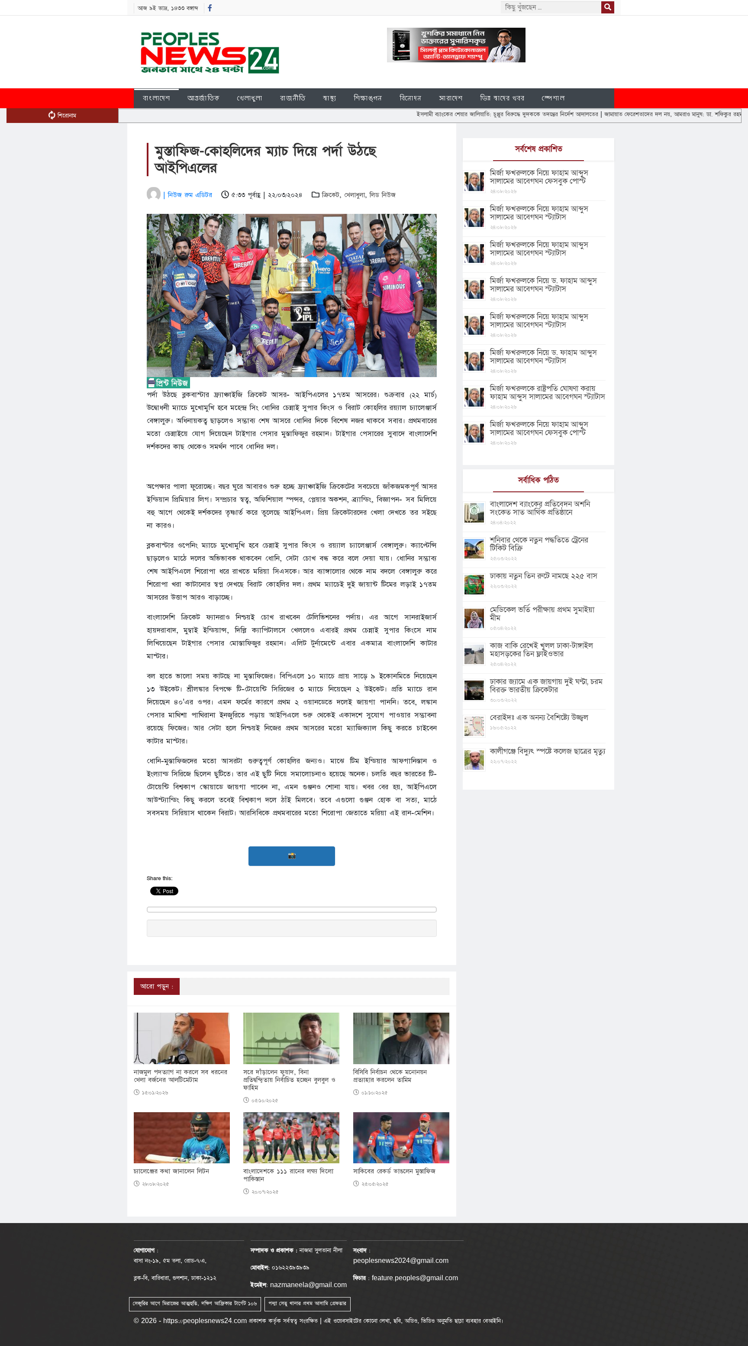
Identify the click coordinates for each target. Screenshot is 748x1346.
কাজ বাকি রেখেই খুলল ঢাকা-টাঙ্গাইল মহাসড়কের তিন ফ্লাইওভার (541, 650)
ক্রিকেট (330, 195)
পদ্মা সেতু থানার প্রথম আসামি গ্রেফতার (307, 1303)
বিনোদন (411, 98)
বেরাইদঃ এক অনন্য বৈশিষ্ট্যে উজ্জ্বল (539, 718)
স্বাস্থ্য (329, 98)
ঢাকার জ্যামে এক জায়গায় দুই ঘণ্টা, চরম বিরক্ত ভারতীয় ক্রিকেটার (546, 686)
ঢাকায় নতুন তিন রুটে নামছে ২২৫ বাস (543, 576)
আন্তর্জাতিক (203, 98)
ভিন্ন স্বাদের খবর (502, 98)
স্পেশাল (553, 98)
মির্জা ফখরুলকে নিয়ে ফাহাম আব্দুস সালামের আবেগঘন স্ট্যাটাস (539, 213)
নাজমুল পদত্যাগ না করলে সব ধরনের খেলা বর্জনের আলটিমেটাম (180, 1076)
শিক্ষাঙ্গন (368, 98)
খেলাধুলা (250, 98)
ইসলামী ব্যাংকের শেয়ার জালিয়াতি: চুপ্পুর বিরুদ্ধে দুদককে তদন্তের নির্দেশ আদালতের (468, 114)
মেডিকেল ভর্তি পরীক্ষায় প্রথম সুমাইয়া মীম (542, 614)
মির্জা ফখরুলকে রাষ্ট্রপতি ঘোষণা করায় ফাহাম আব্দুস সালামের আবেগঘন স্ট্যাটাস (547, 393)
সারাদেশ (451, 98)
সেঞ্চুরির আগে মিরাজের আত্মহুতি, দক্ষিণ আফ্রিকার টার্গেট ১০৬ (195, 1303)
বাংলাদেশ (156, 98)
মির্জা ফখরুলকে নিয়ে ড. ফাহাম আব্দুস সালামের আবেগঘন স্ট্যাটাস (543, 285)
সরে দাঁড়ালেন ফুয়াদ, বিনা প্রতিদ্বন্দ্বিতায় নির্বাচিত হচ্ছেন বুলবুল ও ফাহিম (289, 1080)
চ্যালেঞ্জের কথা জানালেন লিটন (171, 1171)
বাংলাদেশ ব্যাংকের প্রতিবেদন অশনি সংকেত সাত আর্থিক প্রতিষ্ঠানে (540, 508)
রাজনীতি (293, 98)
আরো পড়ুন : (156, 986)
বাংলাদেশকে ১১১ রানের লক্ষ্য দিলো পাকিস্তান (288, 1175)
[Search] (607, 7)
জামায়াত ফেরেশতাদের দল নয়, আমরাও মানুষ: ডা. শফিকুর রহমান (636, 114)
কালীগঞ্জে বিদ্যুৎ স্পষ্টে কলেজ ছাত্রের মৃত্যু (547, 751)
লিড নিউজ (383, 195)
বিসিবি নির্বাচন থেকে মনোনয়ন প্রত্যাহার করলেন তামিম (390, 1076)
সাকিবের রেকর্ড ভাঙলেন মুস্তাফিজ (394, 1171)
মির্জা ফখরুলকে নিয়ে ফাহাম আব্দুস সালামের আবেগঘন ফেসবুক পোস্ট (539, 177)
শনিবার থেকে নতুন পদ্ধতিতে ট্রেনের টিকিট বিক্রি (539, 544)
